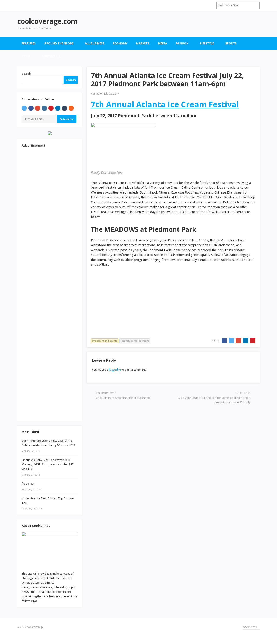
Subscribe (67, 119)
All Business (94, 43)
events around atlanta (104, 340)
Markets (142, 43)
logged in (115, 370)
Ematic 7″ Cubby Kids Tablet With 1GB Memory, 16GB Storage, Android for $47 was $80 (47, 464)
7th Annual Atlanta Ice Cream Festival (165, 104)
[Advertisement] (181, 24)
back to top (250, 627)
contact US (51, 56)
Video (26, 56)
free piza (28, 483)
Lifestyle (207, 43)
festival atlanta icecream (135, 340)
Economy (120, 43)
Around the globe (58, 43)
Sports (231, 43)
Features (29, 43)
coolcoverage (35, 627)
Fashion (182, 43)
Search (26, 73)
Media (162, 43)
